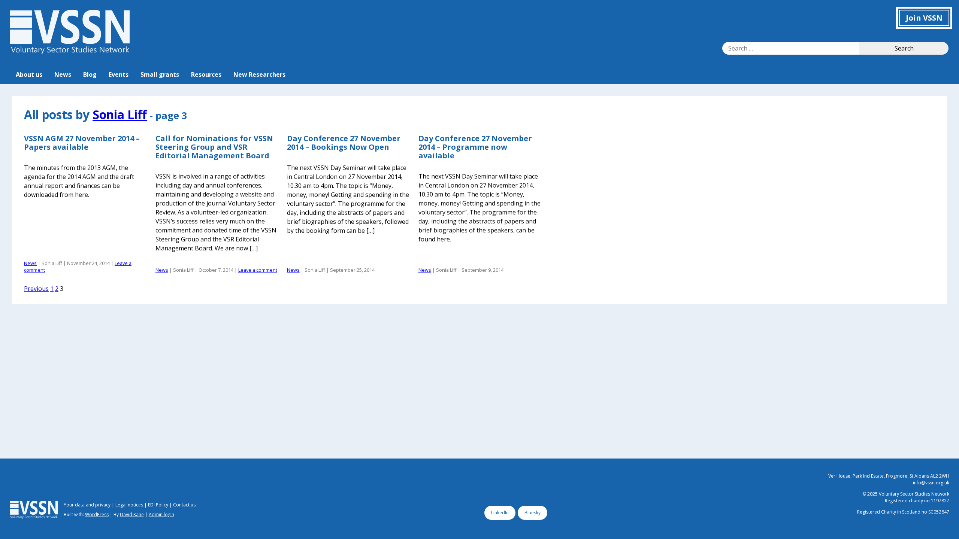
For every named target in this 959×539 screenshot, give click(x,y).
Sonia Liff (120, 114)
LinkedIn (500, 512)
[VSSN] (70, 52)
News (62, 74)
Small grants (159, 74)
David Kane (132, 514)
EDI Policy (158, 505)
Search (904, 48)
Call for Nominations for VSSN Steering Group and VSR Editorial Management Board (214, 147)
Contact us (184, 505)
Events (118, 74)
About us (29, 74)
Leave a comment (257, 270)
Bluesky (532, 512)
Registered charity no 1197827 (917, 500)
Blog (90, 74)
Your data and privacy (87, 505)
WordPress (97, 514)
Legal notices (129, 505)
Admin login (161, 514)
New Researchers (259, 74)
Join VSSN (924, 18)
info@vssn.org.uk (931, 482)
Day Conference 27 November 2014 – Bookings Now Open (343, 142)
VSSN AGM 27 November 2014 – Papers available (82, 142)
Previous (36, 288)
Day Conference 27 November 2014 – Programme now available (475, 147)
